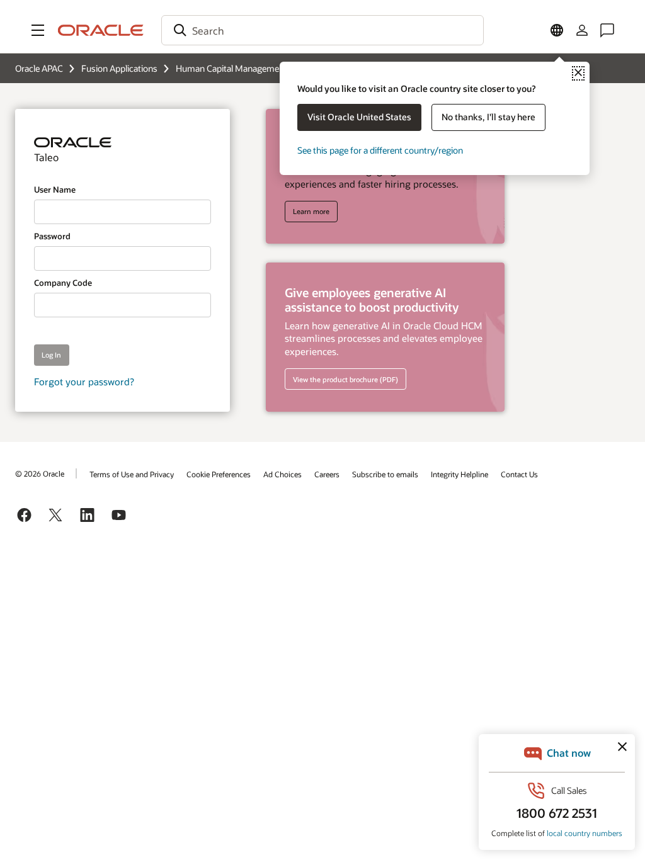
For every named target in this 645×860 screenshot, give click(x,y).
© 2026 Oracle (39, 473)
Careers (327, 474)
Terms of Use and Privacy (131, 474)
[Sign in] (582, 30)
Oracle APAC (39, 68)
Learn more (311, 211)
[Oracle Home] (100, 30)
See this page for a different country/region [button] (380, 150)
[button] (37, 30)
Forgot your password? (84, 381)
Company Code (63, 283)
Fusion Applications (119, 68)
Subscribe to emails (385, 474)
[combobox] (322, 30)
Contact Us (519, 474)
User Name (55, 189)
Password (52, 236)
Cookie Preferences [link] (218, 474)
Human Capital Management (231, 68)
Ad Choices (282, 474)
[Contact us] (607, 30)
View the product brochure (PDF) (345, 379)
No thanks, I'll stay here (488, 117)
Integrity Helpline (459, 474)
